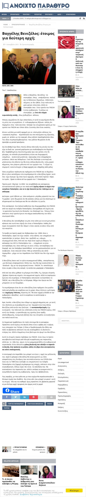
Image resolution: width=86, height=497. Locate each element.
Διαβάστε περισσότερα (31, 494)
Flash (60, 359)
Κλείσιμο (74, 490)
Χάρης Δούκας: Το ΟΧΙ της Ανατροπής (79, 261)
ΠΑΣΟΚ (49, 404)
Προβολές (61, 388)
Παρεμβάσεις (63, 385)
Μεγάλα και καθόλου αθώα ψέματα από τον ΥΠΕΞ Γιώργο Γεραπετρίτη (80, 290)
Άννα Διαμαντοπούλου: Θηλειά (47, 482)
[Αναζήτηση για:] (70, 321)
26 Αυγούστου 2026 (79, 77)
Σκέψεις (61, 407)
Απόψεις (61, 370)
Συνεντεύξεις (63, 411)
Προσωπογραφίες (28, 44)
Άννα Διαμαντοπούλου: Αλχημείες (80, 110)
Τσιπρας (7, 408)
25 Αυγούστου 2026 (79, 244)
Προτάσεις (62, 400)
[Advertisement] (29, 428)
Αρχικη (4, 14)
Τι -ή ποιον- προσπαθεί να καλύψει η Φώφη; (10, 481)
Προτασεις (49, 14)
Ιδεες (59, 14)
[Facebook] (80, 19)
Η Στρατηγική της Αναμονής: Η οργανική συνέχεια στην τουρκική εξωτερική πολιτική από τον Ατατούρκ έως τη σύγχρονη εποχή (80, 54)
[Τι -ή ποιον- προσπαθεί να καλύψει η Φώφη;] (10, 471)
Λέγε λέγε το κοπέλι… (79, 88)
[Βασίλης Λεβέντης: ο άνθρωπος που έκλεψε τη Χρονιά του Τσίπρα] (29, 469)
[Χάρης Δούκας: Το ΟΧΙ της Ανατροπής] (66, 260)
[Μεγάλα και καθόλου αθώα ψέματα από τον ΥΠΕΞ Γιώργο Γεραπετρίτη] (66, 285)
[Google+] (84, 19)
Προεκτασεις (14, 14)
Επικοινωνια (70, 14)
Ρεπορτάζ (61, 403)
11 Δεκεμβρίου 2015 (11, 44)
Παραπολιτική (63, 381)
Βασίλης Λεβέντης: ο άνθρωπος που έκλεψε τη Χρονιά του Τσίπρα (29, 481)
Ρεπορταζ (38, 14)
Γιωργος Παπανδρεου (16, 404)
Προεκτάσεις (62, 392)
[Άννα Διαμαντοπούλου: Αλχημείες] (66, 111)
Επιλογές (61, 373)
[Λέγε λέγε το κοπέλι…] (66, 91)
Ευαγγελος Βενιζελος (35, 404)
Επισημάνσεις (63, 377)
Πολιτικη (26, 14)
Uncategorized (63, 362)
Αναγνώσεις (62, 366)
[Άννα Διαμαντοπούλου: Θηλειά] (47, 471)
